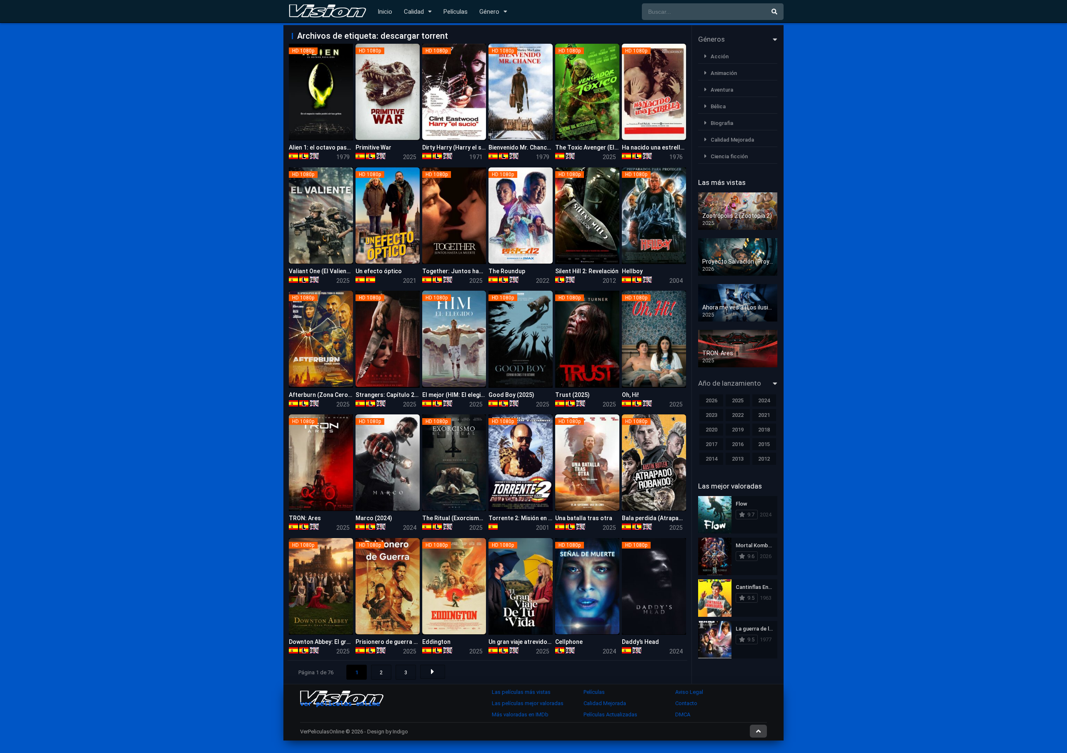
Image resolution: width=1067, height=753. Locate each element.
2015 (764, 444)
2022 (738, 415)
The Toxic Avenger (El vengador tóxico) (609, 147)
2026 (711, 400)
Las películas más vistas (521, 692)
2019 (738, 429)
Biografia (722, 123)
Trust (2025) (572, 394)
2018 (764, 429)
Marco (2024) (374, 518)
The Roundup (506, 271)
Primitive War (373, 147)
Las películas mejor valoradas (528, 703)
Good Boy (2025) (511, 394)
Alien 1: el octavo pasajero (325, 147)
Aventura (722, 90)
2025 (738, 400)
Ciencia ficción (729, 156)
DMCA (682, 714)
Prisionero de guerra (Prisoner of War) (408, 641)
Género (489, 11)
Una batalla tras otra (583, 518)
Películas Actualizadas (610, 714)
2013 (738, 459)
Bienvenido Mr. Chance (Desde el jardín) (542, 147)
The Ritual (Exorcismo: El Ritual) (466, 518)
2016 (738, 444)
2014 (711, 459)
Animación (724, 73)
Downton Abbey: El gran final (327, 641)
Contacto (686, 703)
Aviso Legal (689, 692)
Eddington (436, 641)
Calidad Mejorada (732, 140)
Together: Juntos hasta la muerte (469, 271)
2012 (764, 459)
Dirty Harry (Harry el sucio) (458, 147)
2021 (764, 415)
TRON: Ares (305, 518)
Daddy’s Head (640, 641)
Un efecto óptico (379, 271)
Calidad (414, 11)
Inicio (385, 11)
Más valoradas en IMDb (520, 714)
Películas (455, 11)
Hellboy (632, 271)
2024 (764, 400)
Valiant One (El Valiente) (321, 271)
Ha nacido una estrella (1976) (662, 147)
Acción (720, 56)
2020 (711, 429)
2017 (711, 444)
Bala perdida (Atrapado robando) (667, 518)
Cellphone (569, 641)
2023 (711, 415)
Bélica (718, 106)
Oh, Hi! (630, 394)
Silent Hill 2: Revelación (587, 271)
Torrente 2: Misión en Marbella (530, 518)
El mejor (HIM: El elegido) (456, 394)
